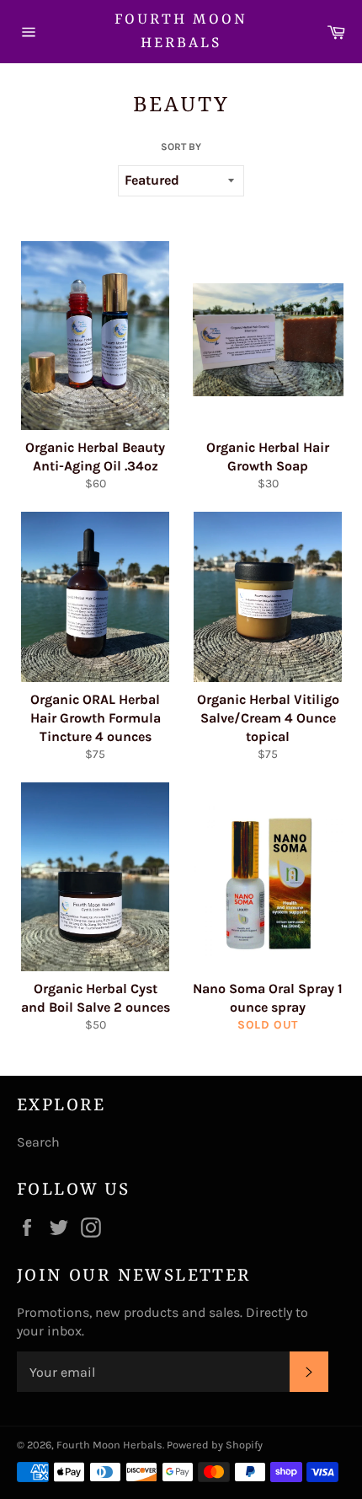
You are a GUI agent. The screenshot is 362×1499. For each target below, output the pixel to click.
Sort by (181, 147)
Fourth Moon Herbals (181, 31)
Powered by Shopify (215, 1444)
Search (38, 1142)
